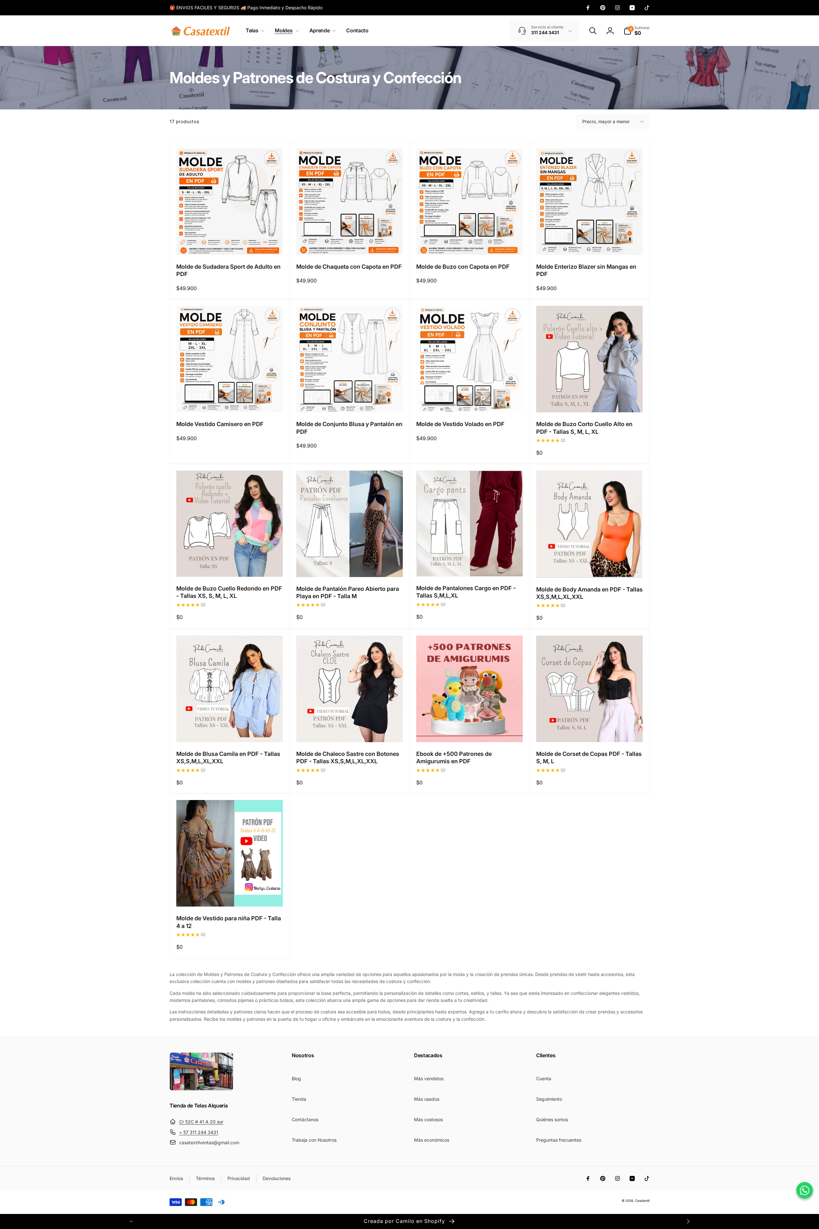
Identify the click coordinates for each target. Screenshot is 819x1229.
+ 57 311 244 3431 (198, 1132)
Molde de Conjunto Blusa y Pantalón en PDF (349, 428)
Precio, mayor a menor (606, 121)
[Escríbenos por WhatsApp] (805, 1190)
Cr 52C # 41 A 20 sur (201, 1121)
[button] (254, 31)
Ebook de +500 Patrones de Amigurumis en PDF (454, 757)
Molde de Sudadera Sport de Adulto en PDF (228, 270)
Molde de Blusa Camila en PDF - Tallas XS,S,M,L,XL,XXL (228, 757)
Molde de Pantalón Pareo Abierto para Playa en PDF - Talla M (347, 592)
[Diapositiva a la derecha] (688, 1221)
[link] (246, 7)
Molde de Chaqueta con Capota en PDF (349, 266)
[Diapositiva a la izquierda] (131, 1221)
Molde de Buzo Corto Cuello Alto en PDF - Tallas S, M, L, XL (584, 428)
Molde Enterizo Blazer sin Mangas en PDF (586, 270)
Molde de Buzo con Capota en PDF (463, 266)
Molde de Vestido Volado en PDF (460, 424)
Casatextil (642, 1200)
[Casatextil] (202, 1089)
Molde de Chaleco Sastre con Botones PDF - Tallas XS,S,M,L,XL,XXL (347, 757)
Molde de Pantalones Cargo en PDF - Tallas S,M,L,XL (466, 592)
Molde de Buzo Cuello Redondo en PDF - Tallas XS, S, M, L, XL (229, 592)
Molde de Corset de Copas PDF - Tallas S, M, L (589, 757)
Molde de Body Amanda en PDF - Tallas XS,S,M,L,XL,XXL (589, 593)
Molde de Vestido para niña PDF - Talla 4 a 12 (228, 922)
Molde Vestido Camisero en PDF (220, 424)
